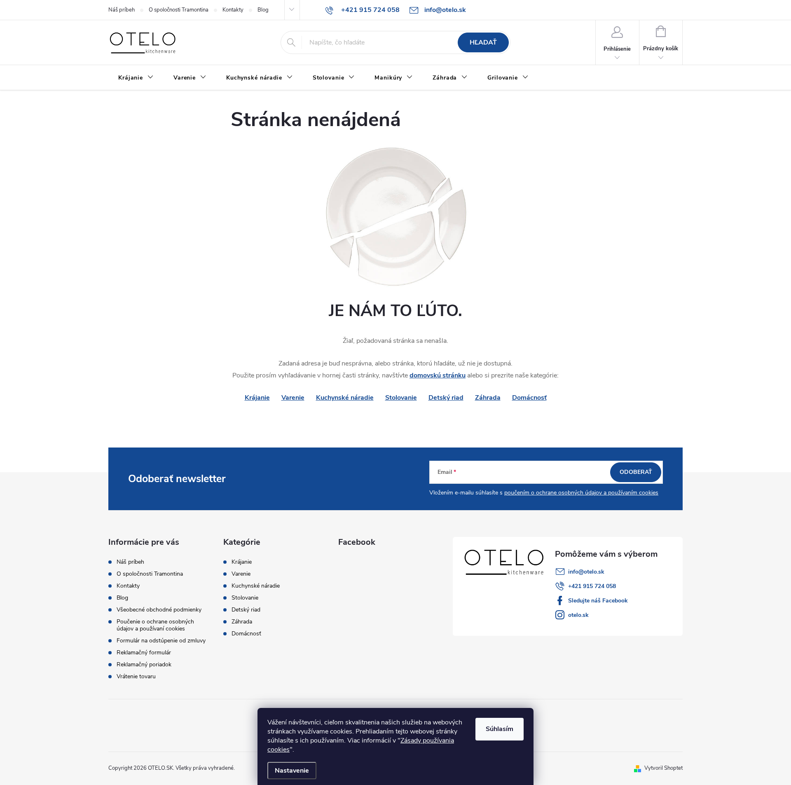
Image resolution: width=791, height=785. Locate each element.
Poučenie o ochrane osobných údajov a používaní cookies (155, 625)
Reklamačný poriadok (144, 664)
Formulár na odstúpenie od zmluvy (161, 640)
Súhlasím (499, 728)
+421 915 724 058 (592, 586)
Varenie (292, 397)
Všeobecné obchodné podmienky (159, 610)
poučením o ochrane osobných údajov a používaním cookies (581, 493)
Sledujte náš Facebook (598, 601)
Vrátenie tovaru (136, 676)
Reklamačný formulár (144, 652)
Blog (263, 10)
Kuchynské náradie (345, 397)
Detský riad (445, 397)
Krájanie (242, 562)
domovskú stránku (438, 375)
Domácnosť (529, 397)
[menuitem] (136, 78)
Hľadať (483, 42)
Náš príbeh (121, 10)
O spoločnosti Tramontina (178, 10)
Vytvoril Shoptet (663, 768)
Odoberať (636, 472)
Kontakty (232, 10)
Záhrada (488, 397)
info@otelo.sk (586, 572)
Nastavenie (292, 770)
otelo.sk (578, 615)
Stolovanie (401, 397)
